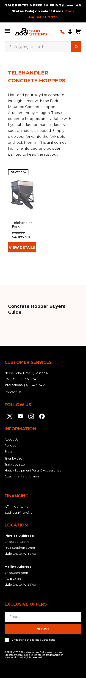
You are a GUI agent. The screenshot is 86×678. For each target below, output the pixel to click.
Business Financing (19, 512)
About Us (11, 439)
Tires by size (13, 458)
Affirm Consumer (17, 506)
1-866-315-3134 (25, 379)
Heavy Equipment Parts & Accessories (33, 470)
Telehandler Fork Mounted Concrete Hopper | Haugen (22, 214)
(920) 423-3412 (34, 385)
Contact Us (13, 392)
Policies (10, 445)
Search (76, 46)
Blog (8, 451)
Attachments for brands (22, 476)
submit (43, 629)
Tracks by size (15, 464)
